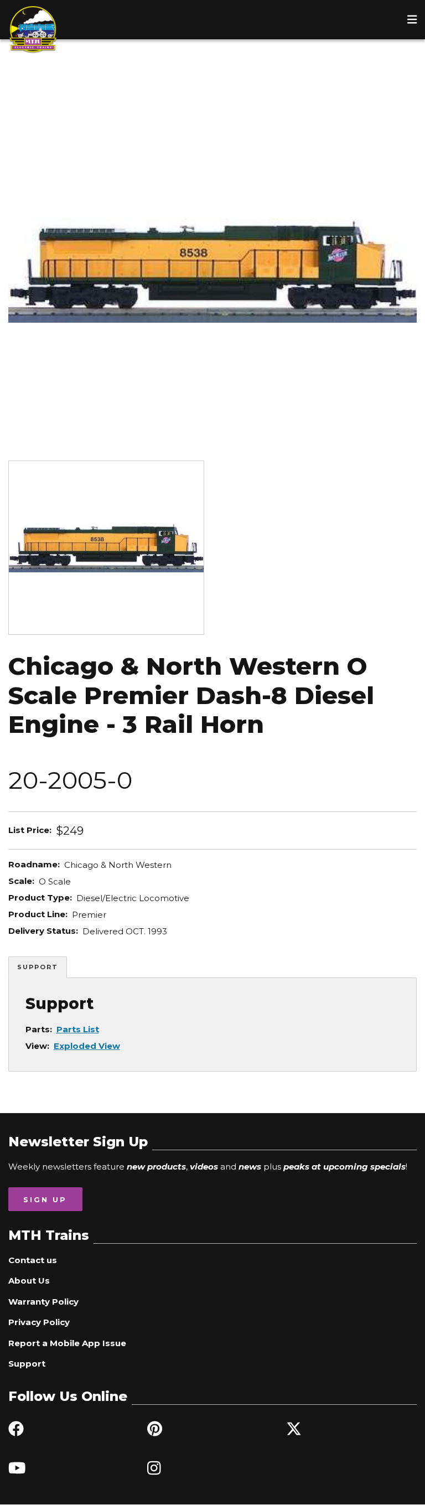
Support (37, 967)
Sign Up (45, 1199)
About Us (29, 1280)
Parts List (77, 1029)
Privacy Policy (39, 1322)
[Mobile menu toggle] (412, 19)
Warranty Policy (43, 1301)
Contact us (32, 1260)
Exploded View (87, 1046)
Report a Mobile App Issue (67, 1343)
